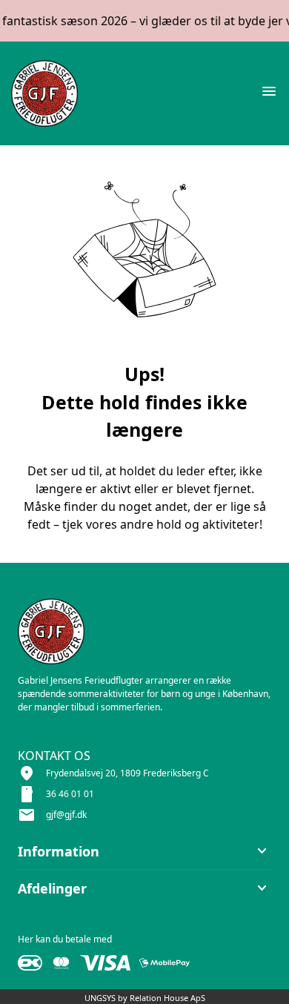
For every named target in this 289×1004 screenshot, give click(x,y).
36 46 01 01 (70, 793)
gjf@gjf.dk (66, 814)
